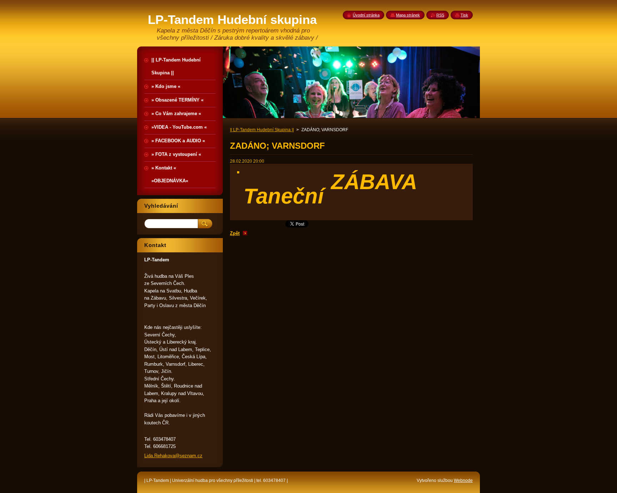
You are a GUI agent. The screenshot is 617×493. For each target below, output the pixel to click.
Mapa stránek (408, 15)
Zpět (235, 233)
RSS (440, 15)
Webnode (463, 480)
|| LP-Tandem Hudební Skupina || (262, 130)
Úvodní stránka (366, 15)
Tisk (464, 15)
